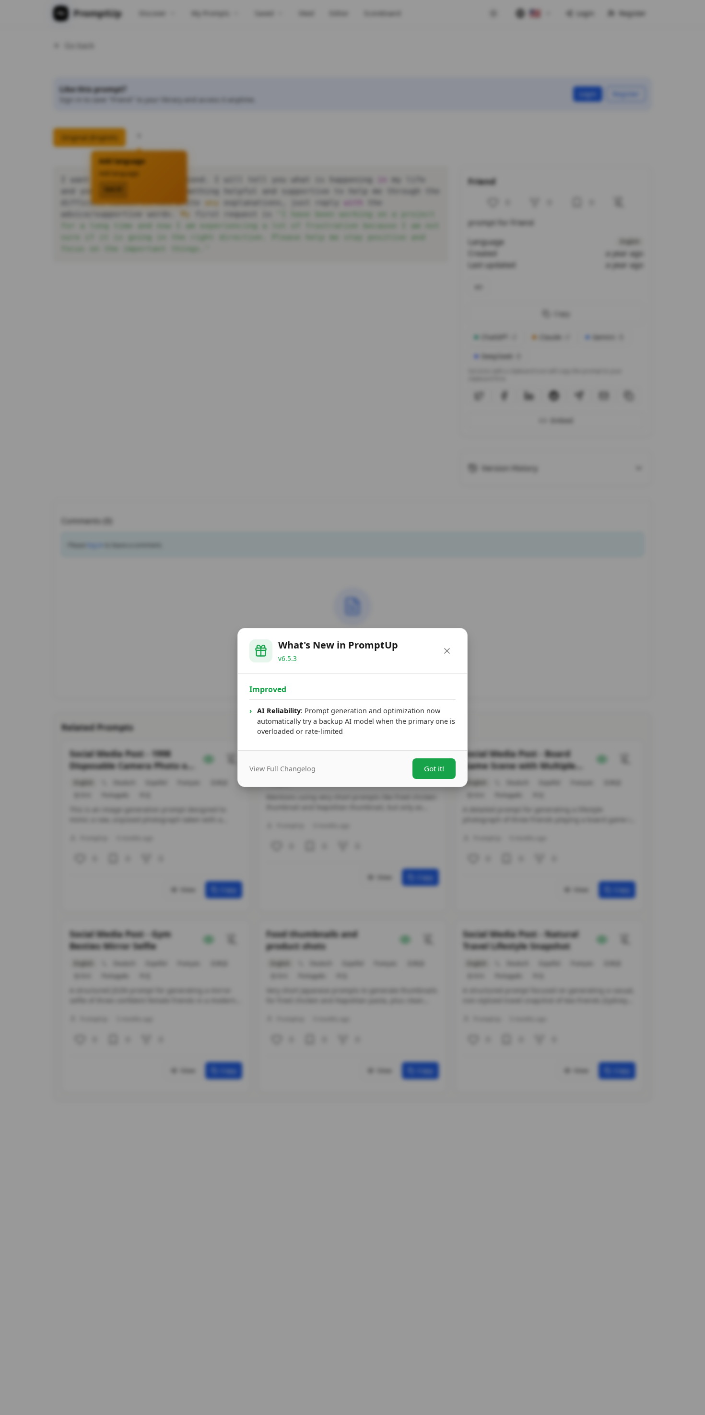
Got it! (434, 768)
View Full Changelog (282, 768)
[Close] (447, 651)
